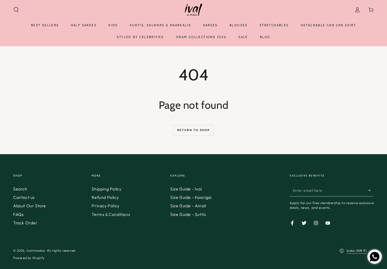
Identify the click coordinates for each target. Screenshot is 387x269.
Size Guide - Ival (186, 189)
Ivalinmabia (36, 250)
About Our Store (29, 205)
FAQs (18, 214)
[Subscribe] (371, 190)
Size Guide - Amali (188, 205)
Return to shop (193, 130)
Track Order (25, 222)
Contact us (24, 197)
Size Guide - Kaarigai (191, 197)
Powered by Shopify (28, 258)
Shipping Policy (106, 189)
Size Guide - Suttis (188, 214)
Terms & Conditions (111, 214)
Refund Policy (105, 197)
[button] (16, 9)
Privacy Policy (105, 205)
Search (20, 189)
